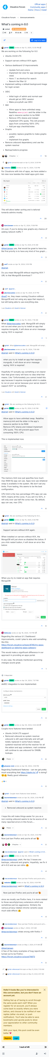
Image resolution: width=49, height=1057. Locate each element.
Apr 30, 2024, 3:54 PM (32, 835)
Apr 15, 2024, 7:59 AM (31, 349)
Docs (37, 10)
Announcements (20, 29)
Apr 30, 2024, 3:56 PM (30, 856)
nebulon (7, 168)
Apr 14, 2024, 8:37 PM (31, 293)
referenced (16, 969)
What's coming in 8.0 (24, 353)
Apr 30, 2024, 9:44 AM (30, 725)
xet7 (6, 264)
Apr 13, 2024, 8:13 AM (30, 245)
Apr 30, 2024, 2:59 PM (30, 766)
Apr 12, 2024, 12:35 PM (30, 48)
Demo (30, 10)
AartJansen (8, 225)
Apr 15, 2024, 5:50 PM (30, 520)
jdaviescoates (9, 293)
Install (44, 10)
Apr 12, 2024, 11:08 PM (29, 225)
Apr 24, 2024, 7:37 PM (30, 680)
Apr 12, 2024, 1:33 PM (32, 168)
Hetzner (23, 308)
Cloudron (8, 308)
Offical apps (40, 4)
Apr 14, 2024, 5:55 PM (23, 264)
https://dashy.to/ (28, 772)
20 (45, 218)
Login (16, 1038)
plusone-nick (9, 766)
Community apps (37, 7)
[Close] (44, 990)
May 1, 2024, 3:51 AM (29, 928)
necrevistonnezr (10, 798)
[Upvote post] (41, 156)
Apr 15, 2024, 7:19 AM (30, 320)
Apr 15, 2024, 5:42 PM (30, 408)
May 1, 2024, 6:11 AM (32, 945)
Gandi (17, 308)
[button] (3, 1053)
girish (6, 48)
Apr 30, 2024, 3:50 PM (32, 798)
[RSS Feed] (31, 32)
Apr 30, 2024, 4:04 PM (32, 882)
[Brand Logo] (5, 7)
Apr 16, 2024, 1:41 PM (26, 633)
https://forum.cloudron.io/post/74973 (18, 956)
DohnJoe (7, 633)
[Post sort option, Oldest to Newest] (4, 40)
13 (46, 156)
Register (8, 1038)
